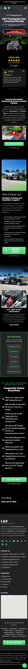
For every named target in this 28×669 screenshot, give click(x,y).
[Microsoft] (14, 541)
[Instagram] (25, 541)
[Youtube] (17, 541)
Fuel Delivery (14, 351)
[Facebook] (2, 541)
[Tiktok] (21, 541)
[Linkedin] (2, 544)
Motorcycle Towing (14, 371)
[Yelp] (10, 541)
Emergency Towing (14, 346)
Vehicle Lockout (14, 366)
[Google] (6, 541)
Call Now (15, 324)
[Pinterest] (6, 544)
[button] (25, 8)
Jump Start (14, 361)
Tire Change (14, 356)
